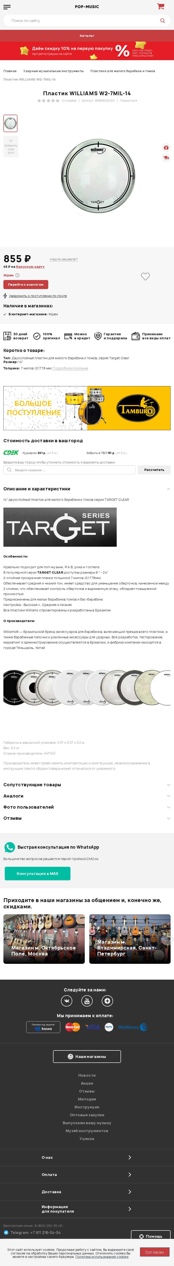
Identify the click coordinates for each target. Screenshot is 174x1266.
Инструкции (87, 1106)
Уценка (87, 1138)
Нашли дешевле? (64, 259)
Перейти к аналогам (26, 284)
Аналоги (13, 796)
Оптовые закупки (87, 1114)
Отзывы (12, 818)
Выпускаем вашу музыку (87, 1122)
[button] (6, 939)
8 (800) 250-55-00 (49, 1225)
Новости (87, 1075)
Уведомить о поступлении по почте (38, 296)
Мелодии (87, 1099)
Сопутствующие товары (32, 785)
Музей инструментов (87, 1130)
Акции (87, 1083)
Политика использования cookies (101, 1257)
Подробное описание (70, 368)
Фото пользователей (28, 807)
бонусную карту (30, 266)
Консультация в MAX (37, 873)
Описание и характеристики (36, 489)
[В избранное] (146, 283)
